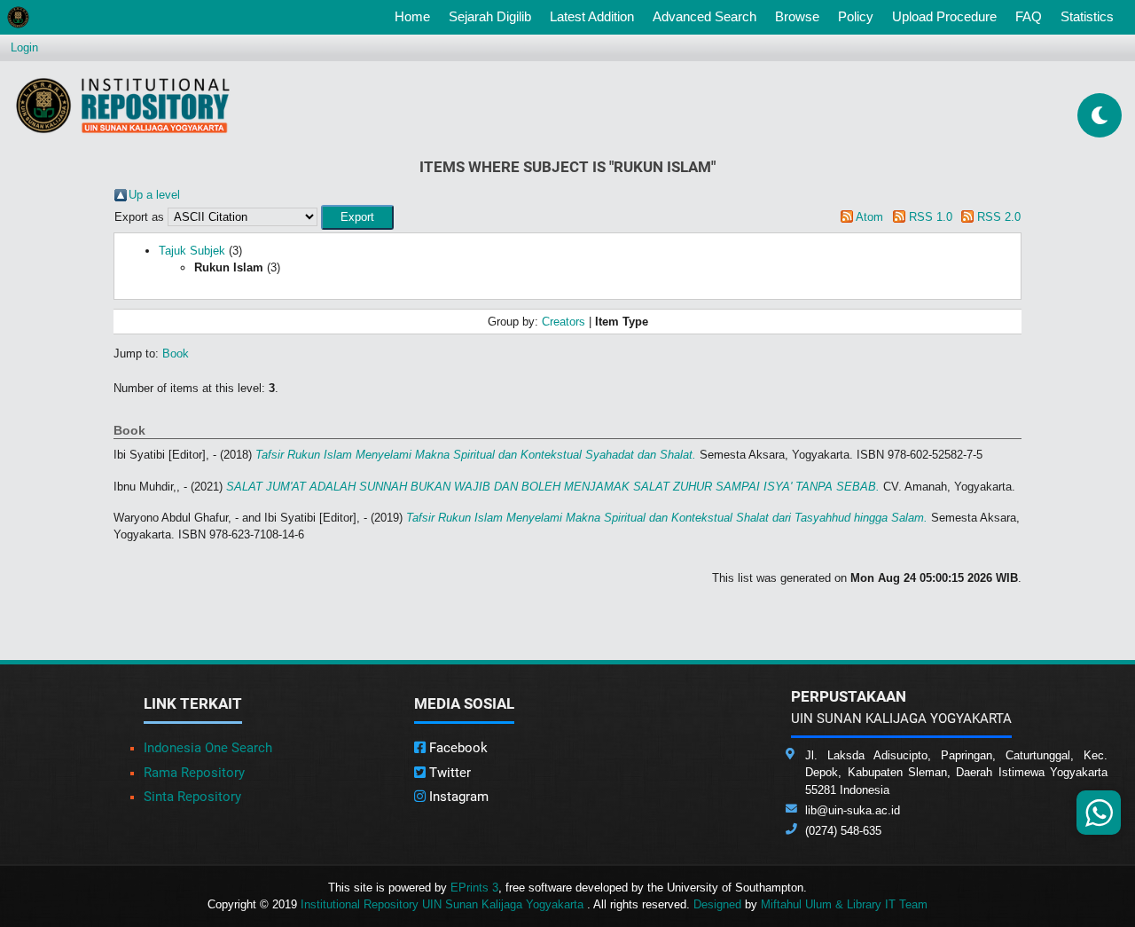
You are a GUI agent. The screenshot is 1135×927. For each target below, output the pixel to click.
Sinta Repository (192, 797)
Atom (869, 217)
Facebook (457, 748)
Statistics (1087, 16)
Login (24, 47)
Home (416, 16)
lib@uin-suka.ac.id (852, 810)
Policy (855, 16)
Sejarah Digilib (490, 16)
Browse (797, 16)
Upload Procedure (944, 16)
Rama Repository (194, 773)
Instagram (457, 797)
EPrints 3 (474, 887)
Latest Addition (592, 16)
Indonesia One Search (208, 748)
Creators (563, 321)
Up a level (154, 194)
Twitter (448, 773)
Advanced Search (704, 16)
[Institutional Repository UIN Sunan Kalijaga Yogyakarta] (123, 105)
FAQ (1028, 16)
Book (175, 353)
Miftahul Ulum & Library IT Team (844, 904)
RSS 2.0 (999, 217)
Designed (717, 904)
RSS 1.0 (930, 217)
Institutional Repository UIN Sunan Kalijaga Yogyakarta (444, 904)
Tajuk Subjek (192, 250)
